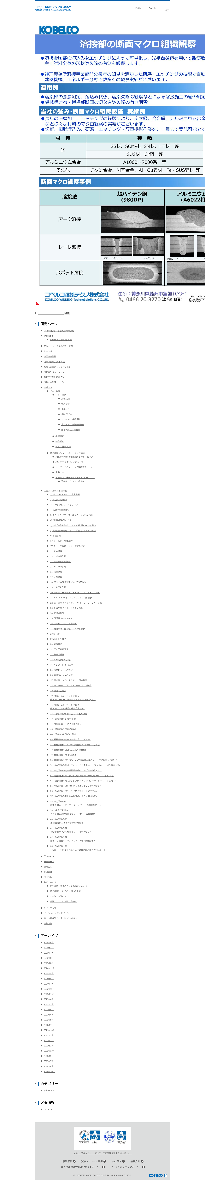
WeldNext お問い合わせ (61, 339)
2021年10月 (49, 1030)
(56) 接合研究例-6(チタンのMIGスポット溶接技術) (73, 791)
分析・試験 (61, 395)
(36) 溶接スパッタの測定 (61, 675)
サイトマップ (50, 908)
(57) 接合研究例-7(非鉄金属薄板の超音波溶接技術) (73, 796)
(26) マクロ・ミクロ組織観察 (63, 623)
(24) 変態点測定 (57, 613)
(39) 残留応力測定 (58, 690)
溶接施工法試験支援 (70, 429)
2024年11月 (49, 968)
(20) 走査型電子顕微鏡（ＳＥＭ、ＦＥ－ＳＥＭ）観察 (75, 592)
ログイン (48, 1109)
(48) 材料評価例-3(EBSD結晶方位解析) (68, 750)
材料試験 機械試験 (70, 419)
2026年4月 (49, 947)
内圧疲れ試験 (50, 356)
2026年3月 (49, 953)
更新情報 (48, 923)
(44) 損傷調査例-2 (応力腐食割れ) (65, 724)
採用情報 (48, 877)
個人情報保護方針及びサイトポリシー (61, 918)
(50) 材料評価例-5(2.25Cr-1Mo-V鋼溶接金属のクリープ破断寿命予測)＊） (84, 760)
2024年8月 (49, 973)
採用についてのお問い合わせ (63, 901)
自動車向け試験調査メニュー (57, 377)
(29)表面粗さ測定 (58, 639)
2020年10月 (49, 1051)
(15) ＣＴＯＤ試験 (58, 567)
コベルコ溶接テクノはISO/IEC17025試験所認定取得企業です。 (102, 1153)
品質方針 (48, 872)
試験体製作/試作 (63, 446)
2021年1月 (49, 1046)
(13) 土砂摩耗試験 (58, 556)
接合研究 (60, 441)
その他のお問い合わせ (60, 896)
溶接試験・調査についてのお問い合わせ (68, 886)
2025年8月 (49, 958)
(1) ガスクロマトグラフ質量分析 (65, 494)
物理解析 (65, 404)
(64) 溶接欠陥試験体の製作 (63, 734)
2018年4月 (49, 1066)
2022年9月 (49, 1020)
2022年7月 (49, 1025)
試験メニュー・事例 (92, 1161)
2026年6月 (49, 942)
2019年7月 (49, 1061)
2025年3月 (49, 963)
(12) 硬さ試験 (56, 551)
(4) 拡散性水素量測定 (59, 510)
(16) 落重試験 (56, 572)
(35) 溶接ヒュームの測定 (61, 670)
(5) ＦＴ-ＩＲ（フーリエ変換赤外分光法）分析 (71, 515)
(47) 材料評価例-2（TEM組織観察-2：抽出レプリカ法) (75, 744)
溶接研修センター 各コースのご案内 (67, 453)
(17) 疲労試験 (56, 577)
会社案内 (48, 867)
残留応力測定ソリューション (57, 367)
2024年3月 (49, 984)
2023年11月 (49, 989)
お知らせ (48, 1090)
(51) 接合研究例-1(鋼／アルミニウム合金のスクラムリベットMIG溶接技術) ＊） (87, 765)
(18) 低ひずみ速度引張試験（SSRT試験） (69, 582)
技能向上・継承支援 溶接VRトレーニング (75, 477)
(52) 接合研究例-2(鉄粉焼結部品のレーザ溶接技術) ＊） (76, 770)
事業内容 (48, 387)
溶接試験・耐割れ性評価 (72, 424)
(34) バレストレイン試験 (61, 665)
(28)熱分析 (55, 634)
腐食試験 (65, 399)
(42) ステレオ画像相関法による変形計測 (68, 713)
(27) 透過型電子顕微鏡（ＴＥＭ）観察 (67, 628)
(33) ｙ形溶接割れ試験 (60, 659)
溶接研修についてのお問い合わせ (65, 891)
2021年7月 (49, 1035)
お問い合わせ (50, 882)
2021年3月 (49, 1040)
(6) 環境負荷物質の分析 (61, 520)
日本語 (138, 8)
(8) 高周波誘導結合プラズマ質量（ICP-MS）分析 (73, 530)
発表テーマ (49, 861)
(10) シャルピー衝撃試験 (61, 541)
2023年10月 (49, 994)
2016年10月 (49, 1071)
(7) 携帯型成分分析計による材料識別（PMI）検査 (73, 525)
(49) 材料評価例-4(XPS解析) (63, 755)
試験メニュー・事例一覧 (55, 490)
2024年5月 (49, 978)
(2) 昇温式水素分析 (58, 499)
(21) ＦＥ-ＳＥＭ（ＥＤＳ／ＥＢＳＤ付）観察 (71, 597)
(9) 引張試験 (55, 536)
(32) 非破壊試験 (57, 654)
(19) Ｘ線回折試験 (58, 587)
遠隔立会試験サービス (54, 382)
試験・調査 (55, 391)
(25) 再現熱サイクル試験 (61, 618)
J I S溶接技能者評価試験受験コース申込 (74, 457)
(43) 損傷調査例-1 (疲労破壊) (63, 719)
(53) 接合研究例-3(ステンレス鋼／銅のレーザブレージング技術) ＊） (82, 775)
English (152, 8)
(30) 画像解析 (56, 644)
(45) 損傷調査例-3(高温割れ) (63, 729)
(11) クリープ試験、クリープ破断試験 (67, 546)
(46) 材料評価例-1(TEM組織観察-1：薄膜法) (70, 739)
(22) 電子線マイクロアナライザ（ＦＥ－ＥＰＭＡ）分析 (76, 603)
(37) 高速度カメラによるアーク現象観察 (68, 680)
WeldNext (48, 336)
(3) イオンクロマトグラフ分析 (64, 505)
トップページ (50, 351)
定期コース (61, 472)
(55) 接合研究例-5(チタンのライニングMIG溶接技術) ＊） (76, 786)
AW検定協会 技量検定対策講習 (59, 330)
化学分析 (65, 409)
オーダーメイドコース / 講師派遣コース (74, 467)
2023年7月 (49, 1004)
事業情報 (67, 1161)
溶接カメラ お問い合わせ (73, 481)
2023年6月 (49, 1009)
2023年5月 (49, 1015)
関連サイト (49, 856)
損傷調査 (60, 436)
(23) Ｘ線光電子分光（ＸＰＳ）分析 (66, 608)
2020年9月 (49, 1056)
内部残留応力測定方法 (54, 361)
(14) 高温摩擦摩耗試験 (60, 561)
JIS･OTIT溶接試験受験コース (69, 462)
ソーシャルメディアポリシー (57, 913)
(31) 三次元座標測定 (59, 649)
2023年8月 (49, 999)
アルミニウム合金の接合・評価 (58, 346)
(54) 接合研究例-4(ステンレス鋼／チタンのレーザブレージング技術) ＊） (84, 781)
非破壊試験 (66, 414)
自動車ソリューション (54, 372)
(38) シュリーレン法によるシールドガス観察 (70, 685)
